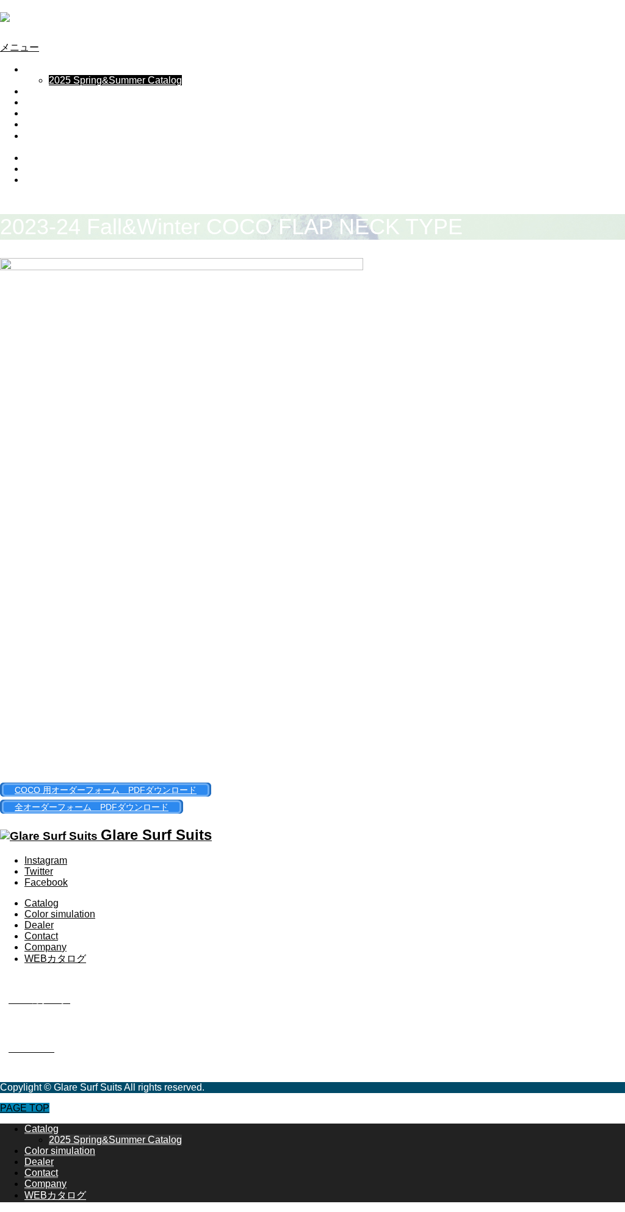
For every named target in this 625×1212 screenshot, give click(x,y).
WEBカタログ (55, 136)
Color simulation (59, 91)
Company (45, 124)
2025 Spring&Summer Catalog (115, 80)
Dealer (39, 102)
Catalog (41, 69)
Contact (41, 113)
